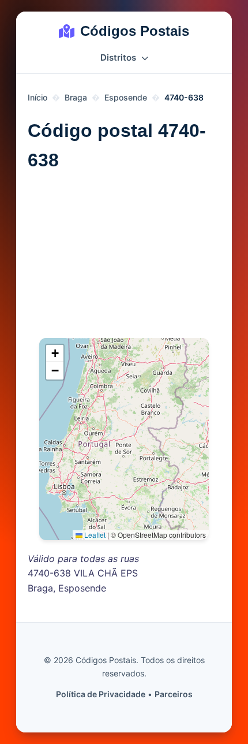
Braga (76, 97)
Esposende (125, 97)
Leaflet (94, 535)
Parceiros (174, 694)
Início (37, 97)
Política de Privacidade (100, 694)
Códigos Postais (134, 31)
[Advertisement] (124, 260)
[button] (54, 353)
